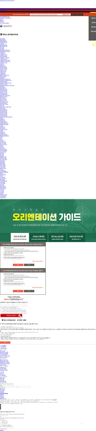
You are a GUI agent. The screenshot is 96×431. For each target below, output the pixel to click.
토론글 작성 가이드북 (4, 363)
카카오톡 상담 (3, 381)
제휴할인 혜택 (3, 157)
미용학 (1, 130)
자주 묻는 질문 (3, 158)
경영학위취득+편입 (4, 124)
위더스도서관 (3, 178)
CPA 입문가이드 (3, 144)
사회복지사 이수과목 (4, 57)
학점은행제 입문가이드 (5, 50)
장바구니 (2, 21)
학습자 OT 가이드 (4, 359)
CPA (1, 138)
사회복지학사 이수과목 (5, 60)
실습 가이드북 (3, 365)
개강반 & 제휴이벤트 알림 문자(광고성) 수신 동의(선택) (14, 311)
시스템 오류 (4, 423)
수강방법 (2, 43)
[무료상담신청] (11, 318)
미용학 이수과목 (3, 134)
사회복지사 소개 (3, 58)
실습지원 (2, 184)
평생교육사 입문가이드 (5, 95)
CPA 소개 (2, 140)
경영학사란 (2, 119)
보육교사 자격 (3, 66)
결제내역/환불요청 (4, 172)
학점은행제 (2, 38)
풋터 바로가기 (11, 0)
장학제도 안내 (3, 367)
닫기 (2, 405)
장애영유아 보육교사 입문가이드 (7, 85)
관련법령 (2, 48)
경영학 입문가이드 (4, 123)
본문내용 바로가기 (4, 0)
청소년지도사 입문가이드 (5, 106)
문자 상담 (2, 380)
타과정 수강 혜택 (3, 370)
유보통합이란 (3, 74)
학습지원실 (2, 163)
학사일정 (2, 155)
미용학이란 (2, 132)
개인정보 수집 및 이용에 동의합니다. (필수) (11, 308)
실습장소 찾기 (3, 188)
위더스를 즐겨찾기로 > (5, 16)
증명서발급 (2, 179)
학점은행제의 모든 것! (76, 237)
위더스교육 (2, 389)
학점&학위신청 (3, 41)
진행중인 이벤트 (3, 194)
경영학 (1, 118)
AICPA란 (2, 146)
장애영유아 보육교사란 (5, 79)
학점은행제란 (3, 40)
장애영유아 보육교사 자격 (5, 80)
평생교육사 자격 (3, 89)
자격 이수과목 (3, 143)
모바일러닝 (2, 160)
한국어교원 (2, 108)
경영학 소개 (2, 120)
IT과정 (1, 137)
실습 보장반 (2, 186)
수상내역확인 (3, 345)
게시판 (1, 175)
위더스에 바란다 (3, 159)
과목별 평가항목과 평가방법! (57, 237)
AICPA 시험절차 (3, 150)
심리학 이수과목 (3, 129)
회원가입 (2, 20)
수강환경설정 (3, 170)
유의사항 (2, 105)
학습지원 (2, 153)
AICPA (1, 145)
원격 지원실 (2, 164)
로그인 (1, 19)
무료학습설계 (3, 197)
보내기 (1, 388)
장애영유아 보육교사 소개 (5, 82)
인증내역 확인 (3, 348)
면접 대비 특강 (3, 100)
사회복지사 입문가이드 (5, 61)
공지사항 (2, 154)
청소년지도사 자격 (4, 101)
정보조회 (55, 399)
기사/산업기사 (3, 151)
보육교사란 (2, 65)
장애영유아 (2, 77)
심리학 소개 (2, 128)
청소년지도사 (3, 98)
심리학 (1, 125)
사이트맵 (2, 397)
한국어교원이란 (3, 109)
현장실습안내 (3, 187)
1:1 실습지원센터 (3, 354)
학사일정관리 (3, 174)
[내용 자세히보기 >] (13, 307)
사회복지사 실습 (3, 62)
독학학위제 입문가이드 (5, 51)
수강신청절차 (3, 196)
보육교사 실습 (3, 76)
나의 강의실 (2, 167)
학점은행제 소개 (3, 46)
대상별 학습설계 (3, 42)
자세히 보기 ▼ (3, 8)
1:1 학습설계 (2, 375)
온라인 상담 (2, 377)
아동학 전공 (2, 72)
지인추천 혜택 (3, 368)
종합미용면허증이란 (4, 135)
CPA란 (1, 139)
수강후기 (2, 192)
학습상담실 (2, 162)
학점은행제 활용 (3, 45)
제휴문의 (2, 394)
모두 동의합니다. (10, 307)
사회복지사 (2, 52)
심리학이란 (2, 127)
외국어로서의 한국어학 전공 (6, 116)
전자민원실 (2, 182)
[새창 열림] (6, 27)
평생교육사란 (3, 87)
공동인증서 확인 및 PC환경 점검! (19, 237)
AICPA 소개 (2, 148)
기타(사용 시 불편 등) (6, 425)
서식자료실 (2, 177)
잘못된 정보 (4, 420)
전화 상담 (2, 378)
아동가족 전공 (3, 71)
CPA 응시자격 (3, 142)
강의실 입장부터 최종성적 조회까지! (38, 237)
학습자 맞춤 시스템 (4, 361)
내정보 (1, 173)
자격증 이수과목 (3, 69)
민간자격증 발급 (3, 180)
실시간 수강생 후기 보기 (77, 14)
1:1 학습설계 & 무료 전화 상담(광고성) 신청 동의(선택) (14, 310)
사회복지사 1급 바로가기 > (6, 18)
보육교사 (2, 64)
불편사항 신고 (3, 398)
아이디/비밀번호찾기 (4, 23)
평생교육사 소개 (3, 93)
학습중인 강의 (3, 168)
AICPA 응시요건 (3, 149)
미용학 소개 (2, 133)
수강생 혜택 (2, 183)
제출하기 (2, 430)
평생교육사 (2, 86)
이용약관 (2, 392)
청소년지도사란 (3, 99)
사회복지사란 (3, 53)
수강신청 (2, 189)
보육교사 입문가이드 (4, 75)
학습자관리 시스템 (4, 352)
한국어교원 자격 (3, 110)
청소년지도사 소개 (4, 104)
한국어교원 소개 (3, 114)
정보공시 (2, 396)
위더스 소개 (2, 350)
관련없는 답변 (5, 422)
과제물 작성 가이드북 (4, 362)
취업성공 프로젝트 (4, 353)
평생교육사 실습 (3, 96)
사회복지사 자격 (3, 55)
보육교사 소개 (3, 70)
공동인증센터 (3, 165)
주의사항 (2, 47)
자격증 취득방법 (3, 94)
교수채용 (2, 390)
